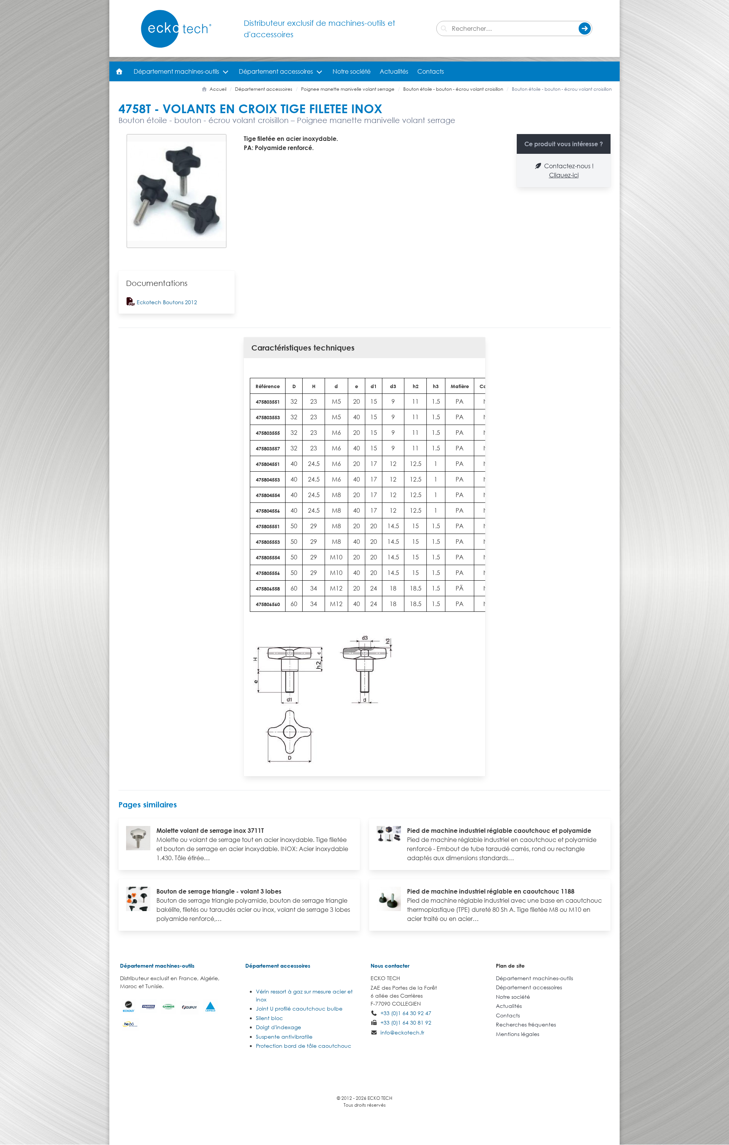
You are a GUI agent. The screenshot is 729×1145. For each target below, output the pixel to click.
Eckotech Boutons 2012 (166, 302)
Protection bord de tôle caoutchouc (303, 1045)
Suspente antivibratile (284, 1036)
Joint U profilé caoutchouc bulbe (299, 1008)
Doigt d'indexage (278, 1027)
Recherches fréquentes (526, 1024)
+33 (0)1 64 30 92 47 (405, 1013)
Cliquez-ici (564, 175)
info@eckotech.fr (402, 1032)
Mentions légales (517, 1034)
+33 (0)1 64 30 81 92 (405, 1022)
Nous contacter (390, 965)
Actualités (394, 71)
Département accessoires (276, 71)
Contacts (430, 71)
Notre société (352, 71)
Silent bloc (269, 1018)
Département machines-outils (176, 71)
